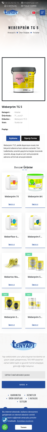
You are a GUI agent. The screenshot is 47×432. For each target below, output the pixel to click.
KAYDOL (22, 384)
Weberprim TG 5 (21, 119)
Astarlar (36, 32)
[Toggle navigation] (42, 12)
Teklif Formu (30, 5)
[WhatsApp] (5, 427)
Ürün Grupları (24, 32)
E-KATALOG (11, 5)
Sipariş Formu (30, 138)
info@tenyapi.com (31, 2)
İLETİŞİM (23, 401)
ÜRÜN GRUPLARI (16, 398)
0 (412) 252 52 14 (11, 2)
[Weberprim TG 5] (23, 79)
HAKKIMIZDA (15, 395)
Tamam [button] (23, 427)
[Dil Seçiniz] (33, 12)
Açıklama (13, 138)
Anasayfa (11, 32)
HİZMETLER (31, 395)
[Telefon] (5, 420)
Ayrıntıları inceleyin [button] (25, 421)
